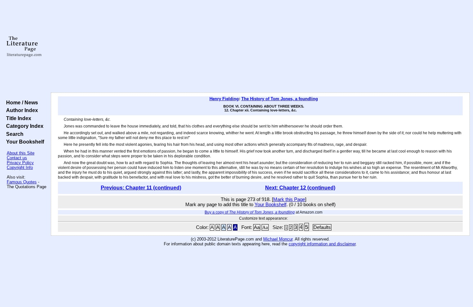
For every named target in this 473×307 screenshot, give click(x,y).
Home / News (21, 102)
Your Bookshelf (24, 142)
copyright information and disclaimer (322, 243)
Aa (257, 227)
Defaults (322, 227)
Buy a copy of (250, 212)
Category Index (23, 126)
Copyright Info (20, 167)
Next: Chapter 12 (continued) (300, 187)
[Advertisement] (260, 47)
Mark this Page (289, 199)
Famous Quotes (22, 182)
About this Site (20, 153)
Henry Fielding (224, 98)
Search (13, 134)
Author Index (21, 110)
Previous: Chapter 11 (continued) (141, 187)
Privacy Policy (20, 162)
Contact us (17, 157)
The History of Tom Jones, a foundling (279, 98)
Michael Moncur (277, 239)
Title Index (17, 118)
